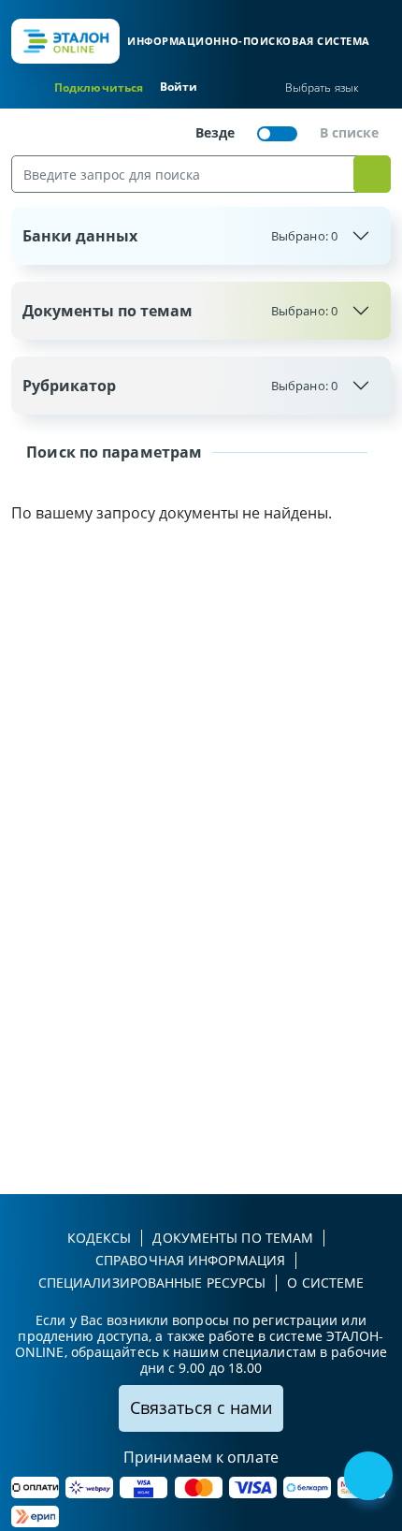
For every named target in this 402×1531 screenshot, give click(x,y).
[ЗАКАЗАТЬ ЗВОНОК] (370, 1477)
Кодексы (99, 1238)
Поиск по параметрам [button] (112, 452)
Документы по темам (179, 310)
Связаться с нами (201, 1407)
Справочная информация (190, 1260)
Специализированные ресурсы (152, 1282)
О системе (325, 1282)
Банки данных (179, 236)
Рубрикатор (179, 385)
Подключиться (98, 87)
